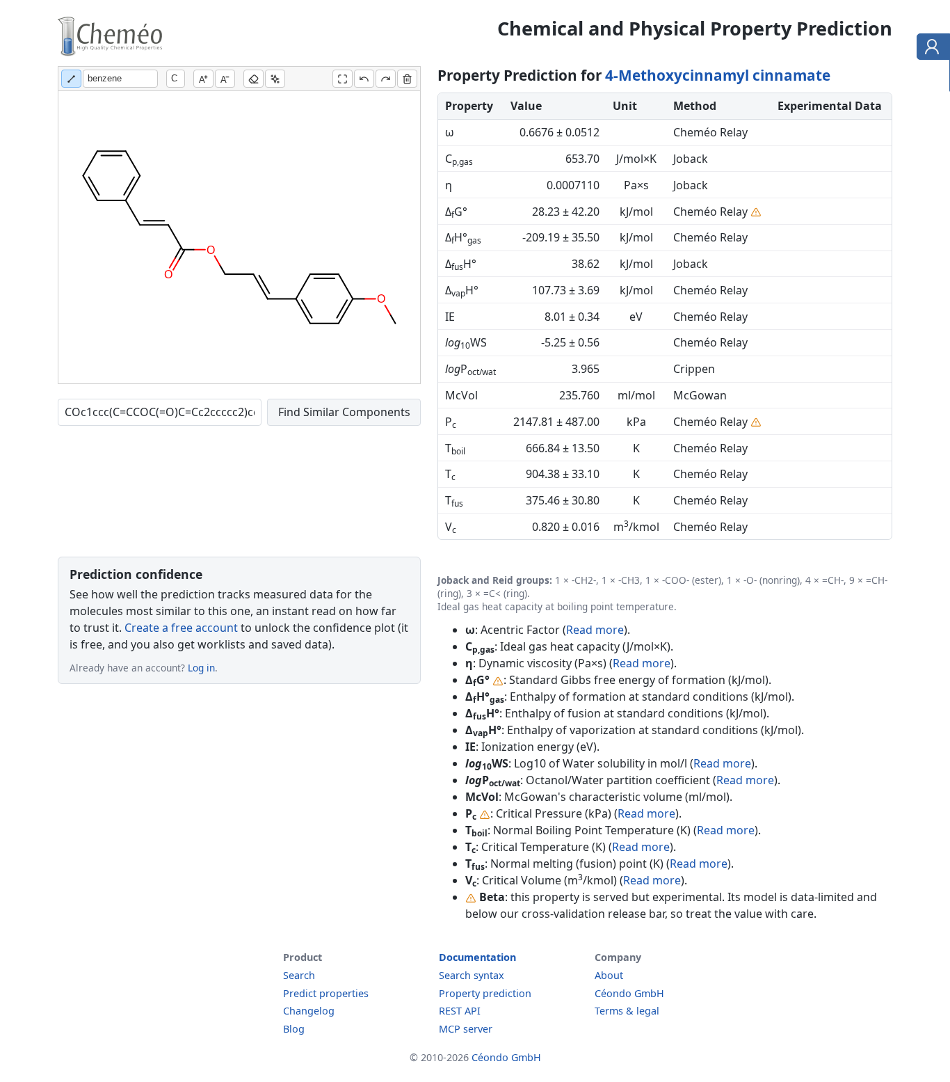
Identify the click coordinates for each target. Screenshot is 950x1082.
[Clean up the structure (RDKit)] (275, 79)
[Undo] (364, 79)
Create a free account (181, 627)
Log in (201, 667)
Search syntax (471, 975)
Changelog (309, 1010)
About (609, 975)
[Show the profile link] (930, 48)
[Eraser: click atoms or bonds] (253, 79)
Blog (294, 1028)
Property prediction (485, 993)
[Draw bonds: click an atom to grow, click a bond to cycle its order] (71, 79)
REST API (460, 1010)
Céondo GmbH (629, 993)
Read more (595, 629)
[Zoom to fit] (342, 79)
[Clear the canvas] (407, 79)
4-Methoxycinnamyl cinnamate (717, 75)
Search (299, 975)
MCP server (465, 1028)
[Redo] (386, 79)
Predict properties (326, 993)
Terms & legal (627, 1010)
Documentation (477, 957)
